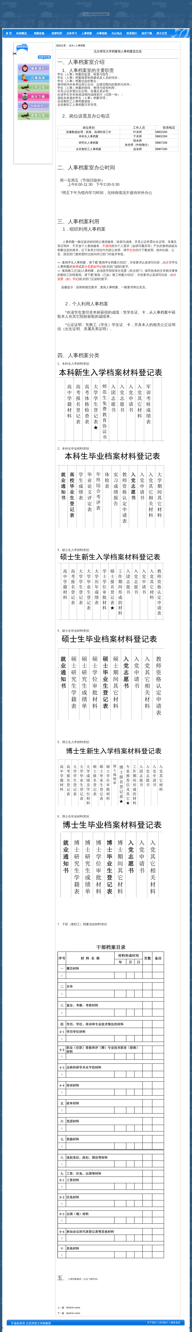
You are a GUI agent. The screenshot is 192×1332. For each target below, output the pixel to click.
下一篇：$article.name (68, 1313)
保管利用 (57, 33)
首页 (71, 45)
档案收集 (39, 33)
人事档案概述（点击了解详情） (83, 1279)
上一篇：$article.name (68, 1307)
